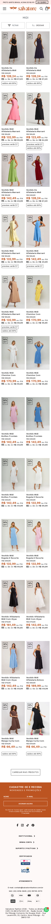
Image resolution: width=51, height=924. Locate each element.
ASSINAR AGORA (26, 804)
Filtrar (15, 25)
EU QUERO (42, 2)
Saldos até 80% (9, 83)
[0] (46, 8)
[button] (46, 909)
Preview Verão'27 (10, 144)
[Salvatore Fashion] (23, 9)
